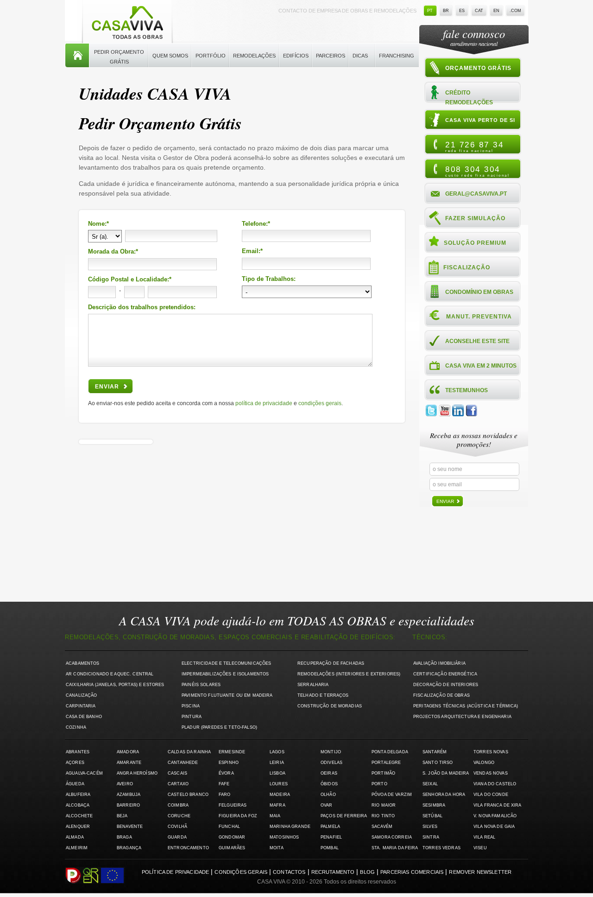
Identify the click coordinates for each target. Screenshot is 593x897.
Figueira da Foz (238, 816)
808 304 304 (477, 171)
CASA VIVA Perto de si (480, 120)
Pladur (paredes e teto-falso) (219, 727)
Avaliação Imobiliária (439, 663)
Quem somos (170, 55)
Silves (430, 826)
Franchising (396, 55)
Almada (75, 837)
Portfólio (211, 55)
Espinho (229, 762)
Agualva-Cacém (84, 773)
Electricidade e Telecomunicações (226, 663)
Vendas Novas (490, 773)
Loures (279, 784)
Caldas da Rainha (189, 752)
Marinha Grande (290, 826)
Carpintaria (81, 706)
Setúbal (432, 816)
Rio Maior (384, 805)
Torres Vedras (442, 848)
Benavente (130, 826)
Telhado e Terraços (322, 695)
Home (77, 56)
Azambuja (128, 794)
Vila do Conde (490, 794)
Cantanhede (183, 762)
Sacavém (382, 826)
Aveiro (125, 784)
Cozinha (76, 727)
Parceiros (330, 55)
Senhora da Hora (444, 794)
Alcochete (79, 816)
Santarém (435, 752)
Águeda (75, 784)
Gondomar (232, 837)
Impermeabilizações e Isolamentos (225, 674)
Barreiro (128, 805)
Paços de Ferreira (344, 816)
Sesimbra (434, 805)
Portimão (383, 773)
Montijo (331, 752)
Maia (275, 816)
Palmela (330, 826)
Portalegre (386, 762)
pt (430, 10)
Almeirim (77, 848)
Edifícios (296, 55)
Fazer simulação (475, 218)
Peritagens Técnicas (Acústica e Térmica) (465, 706)
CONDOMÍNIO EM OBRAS (479, 292)
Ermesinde (232, 752)
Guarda (177, 837)
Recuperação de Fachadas (330, 663)
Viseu (480, 848)
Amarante (129, 762)
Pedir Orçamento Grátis (119, 56)
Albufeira (78, 794)
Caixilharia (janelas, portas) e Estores (115, 684)
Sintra (431, 837)
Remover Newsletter (480, 872)
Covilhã (177, 826)
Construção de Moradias (329, 706)
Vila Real (484, 837)
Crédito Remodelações (469, 97)
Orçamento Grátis (478, 68)
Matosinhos (284, 837)
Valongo (483, 762)
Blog (367, 872)
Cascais (177, 773)
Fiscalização (466, 267)
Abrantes (77, 752)
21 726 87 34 (474, 146)
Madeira (280, 794)
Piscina (191, 706)
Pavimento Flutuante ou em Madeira (227, 695)
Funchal (229, 826)
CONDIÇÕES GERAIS (319, 403)
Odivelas (331, 762)
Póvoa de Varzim (392, 794)
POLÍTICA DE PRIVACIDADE (263, 403)
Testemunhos (466, 390)
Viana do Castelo (494, 784)
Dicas (360, 55)
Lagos (277, 752)
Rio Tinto (383, 816)
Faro (225, 794)
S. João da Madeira (446, 773)
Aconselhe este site (477, 341)
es (462, 10)
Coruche (179, 816)
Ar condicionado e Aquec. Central (109, 674)
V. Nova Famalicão (495, 816)
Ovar (327, 805)
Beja (122, 816)
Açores (75, 762)
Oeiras (329, 773)
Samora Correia (392, 837)
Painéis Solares (201, 684)
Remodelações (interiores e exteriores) (348, 674)
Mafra (277, 805)
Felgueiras (232, 805)
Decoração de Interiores (445, 684)
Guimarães (232, 848)
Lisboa (277, 773)
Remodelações (254, 55)
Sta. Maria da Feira (395, 848)
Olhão (328, 794)
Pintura (192, 716)
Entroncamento (188, 848)
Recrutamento (333, 872)
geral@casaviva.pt (476, 194)
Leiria (277, 762)
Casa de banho (84, 716)
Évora (226, 773)
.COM (515, 10)
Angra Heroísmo (137, 773)
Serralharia (313, 684)
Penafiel (331, 837)
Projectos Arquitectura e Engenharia (462, 716)
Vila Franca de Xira (497, 805)
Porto (379, 784)
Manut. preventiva (479, 316)
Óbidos (329, 784)
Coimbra (178, 805)
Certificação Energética (445, 674)
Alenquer (78, 826)
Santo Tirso (438, 762)
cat (479, 10)
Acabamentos (83, 663)
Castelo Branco (188, 794)
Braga (124, 837)
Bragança (129, 848)
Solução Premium (475, 243)
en (496, 10)
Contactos (289, 872)
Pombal (330, 848)
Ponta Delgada (390, 752)
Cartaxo (178, 784)
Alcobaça (77, 805)
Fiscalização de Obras (441, 695)
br (446, 10)
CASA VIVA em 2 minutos (481, 366)
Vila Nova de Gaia (494, 826)
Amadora (128, 752)
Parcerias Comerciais (411, 872)
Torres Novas (490, 752)
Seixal (430, 784)
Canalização (81, 695)
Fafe (224, 784)
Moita (277, 848)
